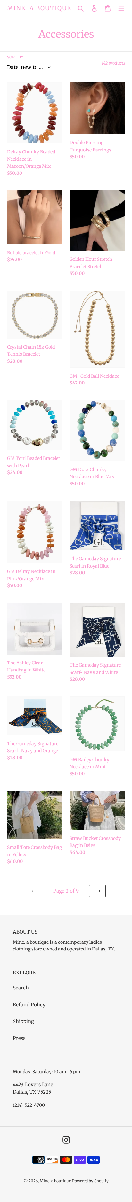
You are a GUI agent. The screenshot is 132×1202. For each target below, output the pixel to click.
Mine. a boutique (39, 8)
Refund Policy (29, 1005)
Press (19, 1038)
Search (21, 988)
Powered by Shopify (90, 1180)
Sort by (15, 57)
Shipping (23, 1021)
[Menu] (121, 8)
